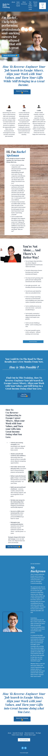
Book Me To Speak (18, 3)
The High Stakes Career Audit (30, 5)
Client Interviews (24, 3)
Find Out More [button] (33, 341)
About (13, 2)
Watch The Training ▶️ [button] (10, 55)
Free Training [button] (24, 739)
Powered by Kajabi (24, 752)
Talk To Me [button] (42, 5)
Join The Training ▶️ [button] (24, 395)
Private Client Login (35, 3)
